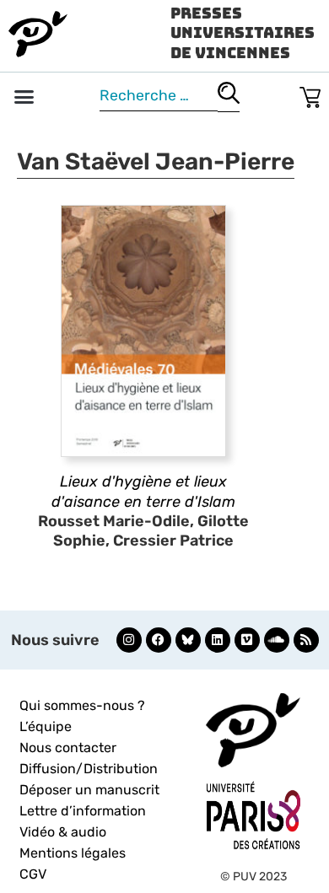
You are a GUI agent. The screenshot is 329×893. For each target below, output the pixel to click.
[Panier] (310, 94)
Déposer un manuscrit (89, 790)
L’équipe (45, 726)
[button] (24, 97)
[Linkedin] (217, 640)
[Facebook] (158, 640)
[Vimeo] (247, 640)
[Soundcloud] (276, 640)
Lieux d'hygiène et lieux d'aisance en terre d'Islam (143, 491)
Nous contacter (67, 748)
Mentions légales (72, 853)
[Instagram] (129, 640)
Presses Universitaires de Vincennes (242, 32)
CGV (32, 874)
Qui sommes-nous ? (82, 705)
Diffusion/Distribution (88, 769)
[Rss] (306, 640)
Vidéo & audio (62, 832)
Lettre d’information (82, 811)
